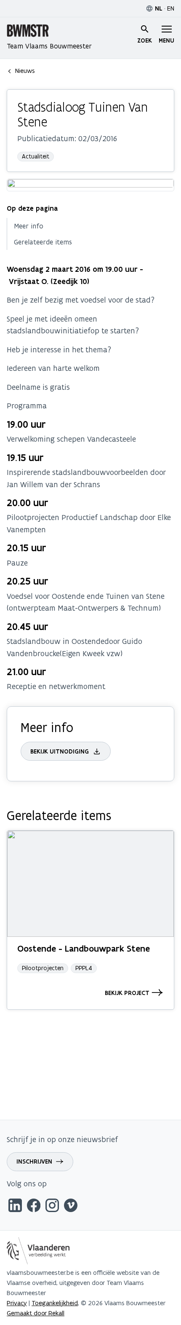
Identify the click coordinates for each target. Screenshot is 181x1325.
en (170, 8)
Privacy (17, 1303)
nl (158, 8)
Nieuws (25, 71)
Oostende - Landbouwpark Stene (83, 948)
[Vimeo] (70, 1207)
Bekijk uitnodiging (59, 751)
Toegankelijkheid (55, 1303)
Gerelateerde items (43, 242)
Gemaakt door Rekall (35, 1313)
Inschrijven (34, 1161)
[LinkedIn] (15, 1207)
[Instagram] (52, 1207)
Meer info (28, 226)
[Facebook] (33, 1207)
